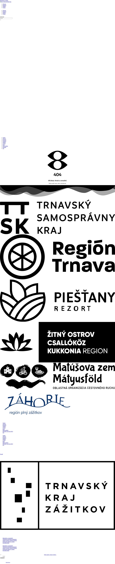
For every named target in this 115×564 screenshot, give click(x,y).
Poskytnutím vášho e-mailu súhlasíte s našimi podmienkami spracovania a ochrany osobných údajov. (29, 554)
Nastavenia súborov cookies (8, 541)
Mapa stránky (5, 430)
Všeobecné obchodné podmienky (10, 539)
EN (3, 148)
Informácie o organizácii (8, 538)
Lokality (4, 141)
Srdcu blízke (5, 146)
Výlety (4, 7)
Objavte (4, 4)
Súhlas (1, 553)
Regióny (4, 5)
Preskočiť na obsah (4, 0)
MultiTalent (8, 562)
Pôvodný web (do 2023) (8, 431)
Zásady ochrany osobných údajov (10, 540)
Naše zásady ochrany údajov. (50, 554)
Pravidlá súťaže (6, 543)
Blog (4, 144)
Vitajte (4, 137)
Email (1, 556)
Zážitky (4, 6)
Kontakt (4, 147)
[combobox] (6, 18)
